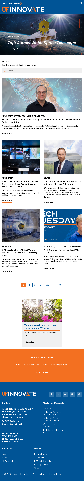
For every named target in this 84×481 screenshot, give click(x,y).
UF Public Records (42, 461)
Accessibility (39, 457)
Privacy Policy (40, 454)
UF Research (8, 461)
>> (60, 285)
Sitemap (38, 468)
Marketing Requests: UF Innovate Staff (54, 413)
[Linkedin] (72, 394)
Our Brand (47, 408)
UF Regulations (41, 464)
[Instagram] (79, 394)
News (4, 457)
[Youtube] (65, 394)
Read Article (7, 133)
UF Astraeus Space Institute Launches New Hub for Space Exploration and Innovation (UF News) (20, 184)
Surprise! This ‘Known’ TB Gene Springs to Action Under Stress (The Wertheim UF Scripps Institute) (41, 120)
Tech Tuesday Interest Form (53, 431)
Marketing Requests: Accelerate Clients (52, 419)
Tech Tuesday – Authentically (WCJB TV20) (61, 251)
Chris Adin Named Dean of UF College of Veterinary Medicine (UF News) (63, 182)
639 (47, 285)
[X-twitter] (58, 394)
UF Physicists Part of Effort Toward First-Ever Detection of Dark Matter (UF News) (20, 253)
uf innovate (13, 36)
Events (5, 454)
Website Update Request (50, 425)
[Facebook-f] (51, 394)
